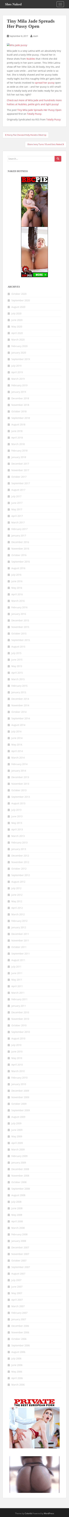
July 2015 (16, 653)
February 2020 (19, 346)
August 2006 (18, 1352)
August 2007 (18, 1273)
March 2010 (18, 1071)
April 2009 (17, 1143)
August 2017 (18, 489)
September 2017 (20, 483)
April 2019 (17, 372)
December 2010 (20, 1012)
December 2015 (20, 620)
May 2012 (16, 901)
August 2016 (18, 568)
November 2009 (20, 1097)
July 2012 (16, 888)
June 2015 (16, 659)
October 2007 (18, 1260)
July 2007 (16, 1280)
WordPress (49, 1513)
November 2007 (20, 1254)
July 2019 (16, 365)
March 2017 (18, 522)
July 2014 (16, 731)
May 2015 (16, 666)
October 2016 (18, 555)
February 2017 (19, 529)
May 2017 (16, 509)
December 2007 (20, 1247)
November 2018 (20, 404)
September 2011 (20, 953)
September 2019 (20, 359)
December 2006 (20, 1325)
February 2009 (19, 1156)
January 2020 (18, 352)
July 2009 (16, 1123)
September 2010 (20, 1031)
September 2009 (20, 1110)
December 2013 (20, 777)
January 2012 (18, 927)
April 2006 (17, 1378)
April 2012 (17, 907)
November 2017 (20, 470)
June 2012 (16, 894)
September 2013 (20, 796)
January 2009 (18, 1162)
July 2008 (16, 1201)
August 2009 (18, 1116)
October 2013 (18, 790)
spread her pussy (44, 82)
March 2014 (18, 757)
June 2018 (16, 431)
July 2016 (16, 574)
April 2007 (17, 1299)
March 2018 (18, 444)
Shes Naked (13, 4)
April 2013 (17, 829)
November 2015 (20, 627)
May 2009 (16, 1136)
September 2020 (20, 300)
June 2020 (16, 320)
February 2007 (19, 1312)
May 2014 (16, 744)
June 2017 (16, 502)
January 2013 (18, 849)
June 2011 (16, 973)
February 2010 (19, 1077)
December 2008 (20, 1169)
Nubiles (30, 58)
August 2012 (18, 881)
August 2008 (18, 1195)
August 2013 (18, 803)
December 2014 (20, 698)
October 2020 (18, 293)
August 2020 (18, 306)
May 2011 (16, 979)
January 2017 (18, 535)
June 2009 (16, 1129)
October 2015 (18, 633)
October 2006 (18, 1338)
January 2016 (18, 613)
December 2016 (20, 542)
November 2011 (20, 940)
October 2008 (18, 1182)
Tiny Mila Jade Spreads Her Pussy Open (39, 110)
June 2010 (16, 1051)
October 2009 (18, 1103)
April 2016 (17, 594)
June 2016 (16, 581)
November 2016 (20, 548)
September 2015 (20, 640)
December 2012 (20, 855)
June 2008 (16, 1208)
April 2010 (17, 1064)
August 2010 (18, 1038)
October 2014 (18, 711)
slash (35, 36)
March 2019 (18, 378)
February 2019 (19, 385)
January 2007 (18, 1319)
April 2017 (17, 516)
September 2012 (20, 875)
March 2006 (18, 1384)
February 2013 (19, 842)
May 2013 (16, 822)
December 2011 (20, 934)
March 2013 (18, 836)
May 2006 (16, 1371)
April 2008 (17, 1221)
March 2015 (18, 679)
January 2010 (18, 1084)
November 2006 (20, 1332)
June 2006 (16, 1365)
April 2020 (17, 333)
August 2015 (18, 646)
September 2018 (20, 418)
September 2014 (20, 718)
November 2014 (20, 705)
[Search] (58, 159)
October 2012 (18, 868)
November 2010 (20, 1018)
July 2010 (16, 1045)
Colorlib (28, 1513)
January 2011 (18, 1005)
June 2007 (16, 1286)
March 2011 (18, 992)
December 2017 (20, 463)
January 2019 (18, 391)
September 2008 (20, 1188)
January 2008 (18, 1241)
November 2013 (20, 783)
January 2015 (18, 692)
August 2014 (18, 725)
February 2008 (19, 1234)
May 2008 (16, 1214)
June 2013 (16, 816)
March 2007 (18, 1306)
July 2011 (16, 966)
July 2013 (16, 809)
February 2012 (19, 920)
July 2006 (16, 1358)
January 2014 (18, 770)
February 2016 (19, 607)
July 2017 (16, 496)
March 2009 (18, 1149)
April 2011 (17, 986)
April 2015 (17, 672)
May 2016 (16, 587)
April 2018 (17, 437)
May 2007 (16, 1293)
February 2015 (19, 685)
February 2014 (19, 764)
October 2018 (18, 411)
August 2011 (18, 960)
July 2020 (16, 313)
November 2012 (20, 862)
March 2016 (18, 600)
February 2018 (19, 450)
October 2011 (18, 947)
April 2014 (17, 751)
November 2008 (20, 1175)
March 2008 (18, 1227)
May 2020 (16, 326)
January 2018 (18, 457)
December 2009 (20, 1090)
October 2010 (18, 1025)
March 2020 (18, 339)
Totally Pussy (34, 113)
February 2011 (19, 999)
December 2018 (20, 398)
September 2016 (20, 561)
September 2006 (20, 1345)
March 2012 (18, 914)
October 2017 (18, 476)
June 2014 (16, 738)
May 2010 (16, 1058)
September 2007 (20, 1267)
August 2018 (18, 424)
